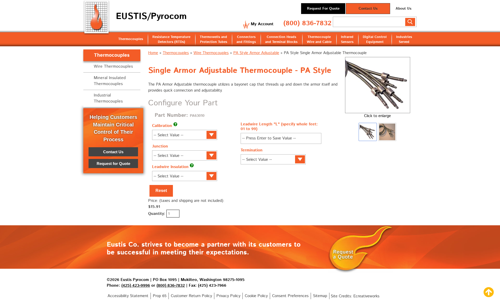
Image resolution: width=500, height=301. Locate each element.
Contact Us (368, 8)
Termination (251, 150)
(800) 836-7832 (307, 23)
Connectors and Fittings (246, 39)
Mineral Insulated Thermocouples (110, 81)
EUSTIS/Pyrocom (151, 16)
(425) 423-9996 (135, 285)
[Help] (175, 124)
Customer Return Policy (191, 296)
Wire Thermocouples (211, 53)
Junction (160, 146)
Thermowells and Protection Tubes (213, 39)
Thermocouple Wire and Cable (319, 39)
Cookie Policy (256, 296)
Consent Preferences (290, 296)
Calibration (162, 126)
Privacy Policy (228, 296)
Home (153, 53)
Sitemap (320, 296)
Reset (161, 190)
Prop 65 (159, 296)
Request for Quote (113, 163)
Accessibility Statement (128, 296)
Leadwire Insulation (170, 167)
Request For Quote (323, 8)
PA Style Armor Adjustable (256, 53)
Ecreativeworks (366, 296)
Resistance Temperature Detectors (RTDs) (171, 39)
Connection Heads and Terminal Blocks (281, 39)
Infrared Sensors (347, 39)
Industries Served (404, 39)
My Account (262, 24)
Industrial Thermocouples (108, 98)
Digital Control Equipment (375, 39)
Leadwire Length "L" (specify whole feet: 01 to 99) (279, 126)
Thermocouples (130, 39)
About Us (403, 8)
